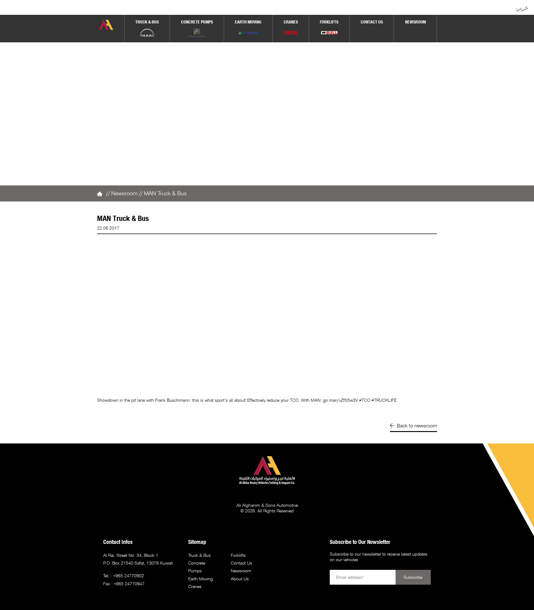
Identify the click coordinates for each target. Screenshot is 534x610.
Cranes (194, 586)
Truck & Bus (199, 555)
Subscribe (413, 577)
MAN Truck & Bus (165, 193)
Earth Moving (200, 578)
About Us (240, 578)
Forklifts (238, 555)
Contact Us (241, 563)
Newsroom (124, 193)
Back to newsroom (417, 425)
